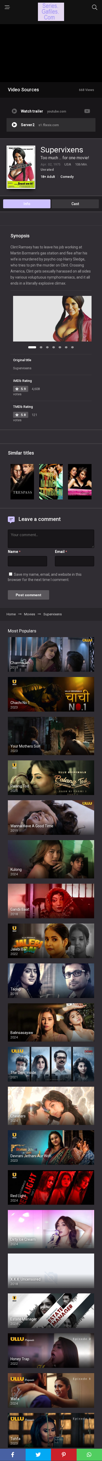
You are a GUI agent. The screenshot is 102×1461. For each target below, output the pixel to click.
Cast (75, 204)
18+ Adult (48, 176)
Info (27, 204)
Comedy (66, 176)
